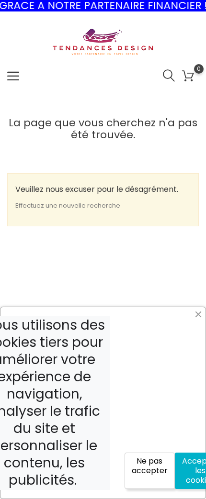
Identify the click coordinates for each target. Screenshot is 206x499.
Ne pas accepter (150, 465)
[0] (188, 76)
